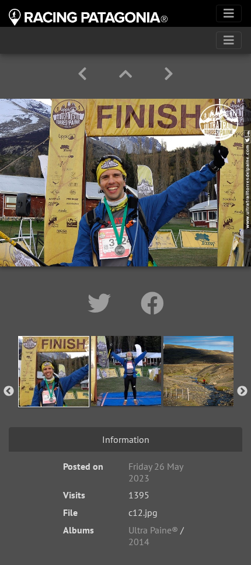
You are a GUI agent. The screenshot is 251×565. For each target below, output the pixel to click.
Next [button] (242, 391)
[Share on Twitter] (102, 303)
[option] (54, 389)
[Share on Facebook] (152, 303)
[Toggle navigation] (229, 13)
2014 (138, 541)
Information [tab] (125, 439)
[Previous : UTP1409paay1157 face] (84, 74)
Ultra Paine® (153, 530)
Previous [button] (9, 391)
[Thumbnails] (127, 74)
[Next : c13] (168, 74)
